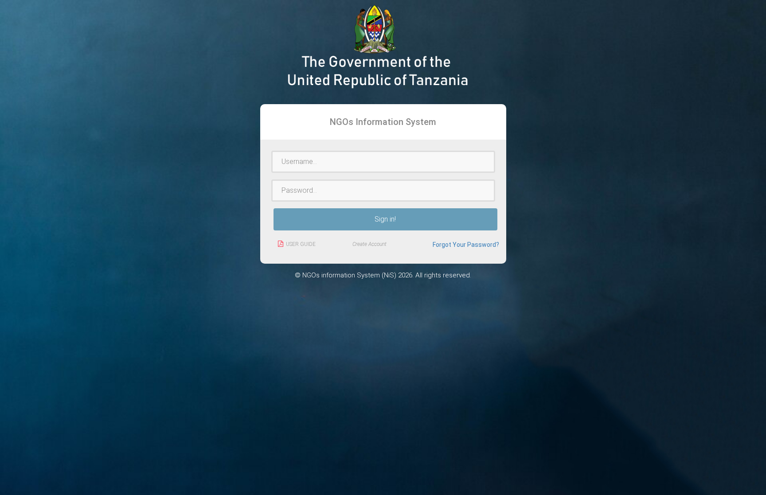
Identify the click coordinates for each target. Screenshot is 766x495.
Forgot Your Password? (466, 244)
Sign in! (385, 219)
